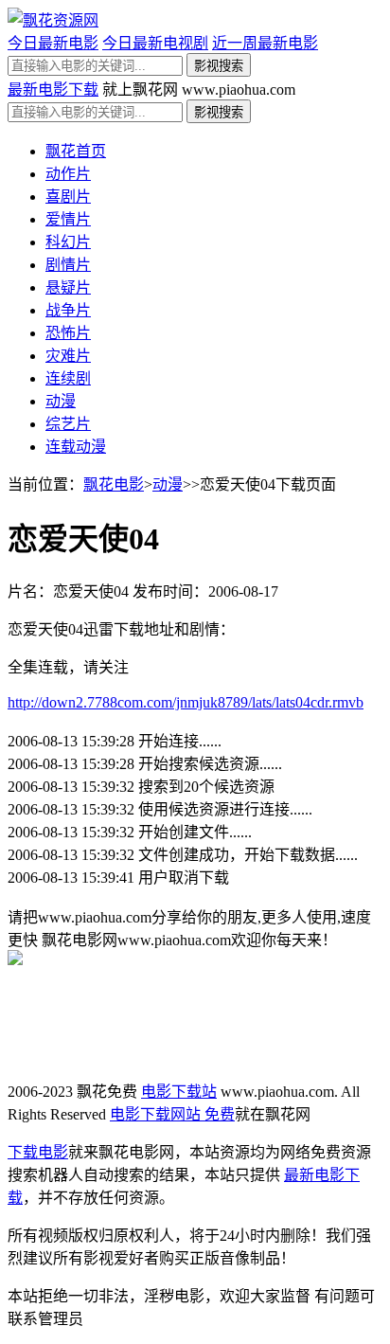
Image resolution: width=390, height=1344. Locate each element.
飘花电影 (113, 484)
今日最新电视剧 (155, 43)
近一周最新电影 (265, 43)
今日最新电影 (53, 43)
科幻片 (68, 242)
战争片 (68, 310)
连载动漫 (75, 447)
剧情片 (68, 265)
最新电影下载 (53, 89)
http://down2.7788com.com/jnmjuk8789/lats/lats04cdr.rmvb (185, 702)
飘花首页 (75, 151)
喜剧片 (68, 196)
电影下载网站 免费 (172, 1114)
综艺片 (68, 424)
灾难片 (68, 356)
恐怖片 (68, 333)
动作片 (68, 174)
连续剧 (68, 378)
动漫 (60, 401)
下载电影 (38, 1152)
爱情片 (68, 219)
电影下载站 (179, 1092)
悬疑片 (68, 287)
